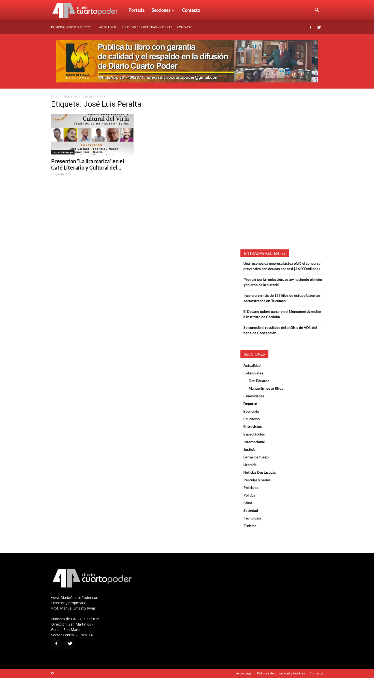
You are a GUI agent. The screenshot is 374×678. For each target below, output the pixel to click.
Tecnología (252, 518)
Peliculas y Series (257, 480)
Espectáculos (254, 434)
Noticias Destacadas (259, 472)
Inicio (55, 96)
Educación (251, 419)
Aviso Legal (108, 27)
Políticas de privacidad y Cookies (147, 27)
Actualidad (252, 365)
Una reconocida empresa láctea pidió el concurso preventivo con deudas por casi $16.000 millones (282, 266)
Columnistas (253, 373)
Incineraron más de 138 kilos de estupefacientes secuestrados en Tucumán (282, 298)
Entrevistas (252, 426)
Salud (247, 503)
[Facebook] (310, 27)
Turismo (249, 526)
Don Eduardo (259, 380)
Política (249, 495)
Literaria (249, 464)
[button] (317, 10)
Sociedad (250, 510)
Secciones (161, 10)
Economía (251, 411)
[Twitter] (319, 27)
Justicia (249, 449)
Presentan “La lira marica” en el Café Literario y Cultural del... (87, 164)
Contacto (191, 10)
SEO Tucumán (64, 673)
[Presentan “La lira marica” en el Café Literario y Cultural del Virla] (92, 134)
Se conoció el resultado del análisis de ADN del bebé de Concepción (280, 330)
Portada (136, 10)
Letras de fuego (63, 152)
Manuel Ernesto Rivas (266, 388)
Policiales (250, 487)
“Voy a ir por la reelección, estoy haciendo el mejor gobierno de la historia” (282, 282)
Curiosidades (253, 396)
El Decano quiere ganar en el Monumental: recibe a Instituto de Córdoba (282, 314)
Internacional (254, 442)
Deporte (250, 403)
